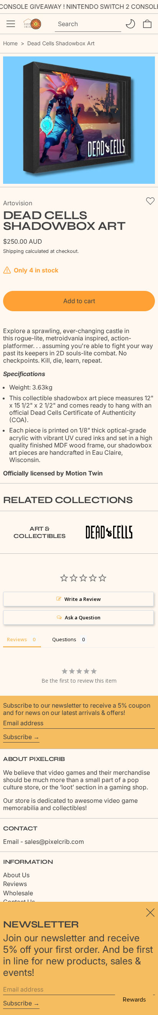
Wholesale (18, 893)
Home (10, 43)
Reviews (15, 884)
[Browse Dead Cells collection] (109, 532)
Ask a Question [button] (82, 617)
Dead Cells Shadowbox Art (61, 43)
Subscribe (17, 737)
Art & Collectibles (39, 532)
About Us (16, 875)
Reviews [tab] (17, 639)
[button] (147, 23)
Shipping (13, 251)
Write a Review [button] (82, 599)
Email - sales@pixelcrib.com (43, 841)
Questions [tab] (64, 639)
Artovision (17, 203)
